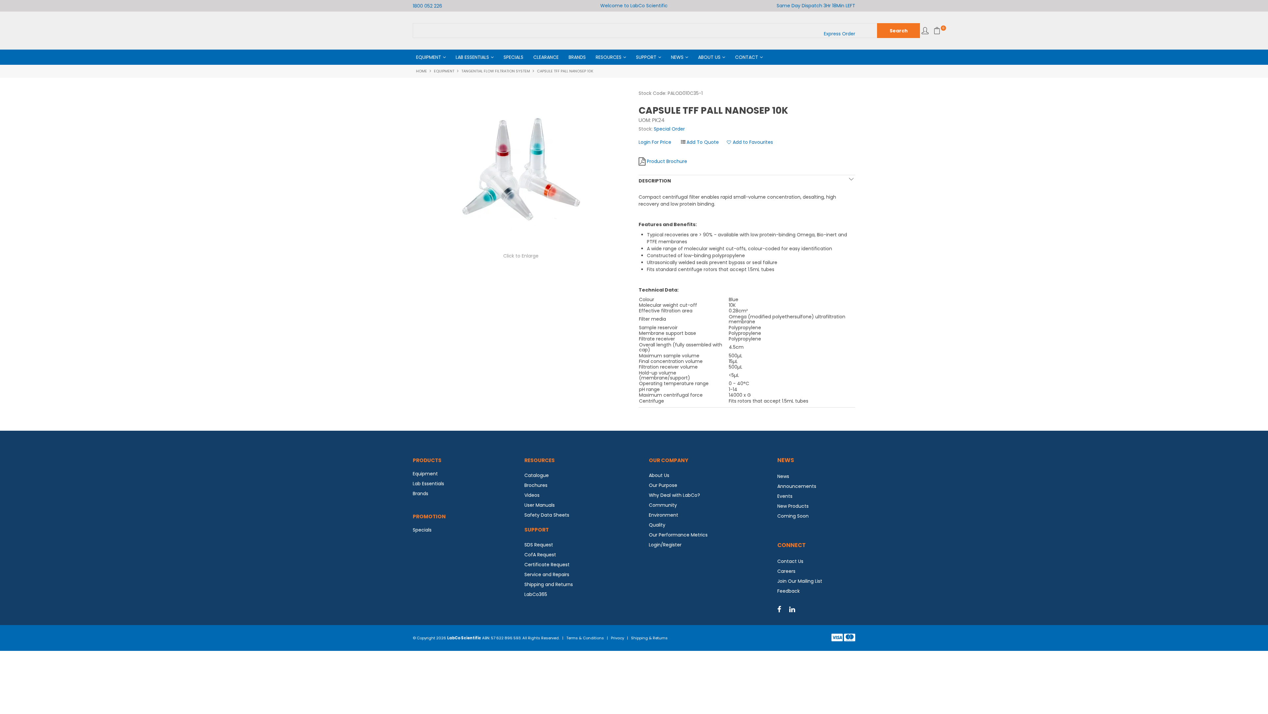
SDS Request (538, 544)
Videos (532, 495)
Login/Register (665, 544)
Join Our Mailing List (799, 581)
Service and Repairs (546, 574)
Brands (577, 57)
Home (421, 71)
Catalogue (536, 475)
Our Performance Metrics (678, 535)
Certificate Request (547, 564)
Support (646, 57)
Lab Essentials (472, 57)
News (677, 57)
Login (925, 30)
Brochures (535, 485)
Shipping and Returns (548, 584)
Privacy (617, 638)
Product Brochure (667, 161)
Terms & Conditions (585, 638)
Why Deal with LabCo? (674, 495)
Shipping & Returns (649, 638)
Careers (786, 571)
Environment (663, 515)
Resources (608, 57)
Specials (513, 57)
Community (663, 505)
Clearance (546, 57)
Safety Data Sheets (546, 515)
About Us (709, 57)
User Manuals (539, 505)
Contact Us (790, 561)
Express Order (839, 33)
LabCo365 (535, 594)
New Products (793, 506)
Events (784, 496)
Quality (657, 525)
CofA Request (540, 554)
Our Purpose (663, 485)
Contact (746, 57)
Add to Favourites (753, 142)
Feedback (788, 591)
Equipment (428, 57)
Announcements (796, 486)
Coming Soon (793, 516)
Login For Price (655, 142)
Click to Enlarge (521, 256)
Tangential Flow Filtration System (495, 71)
